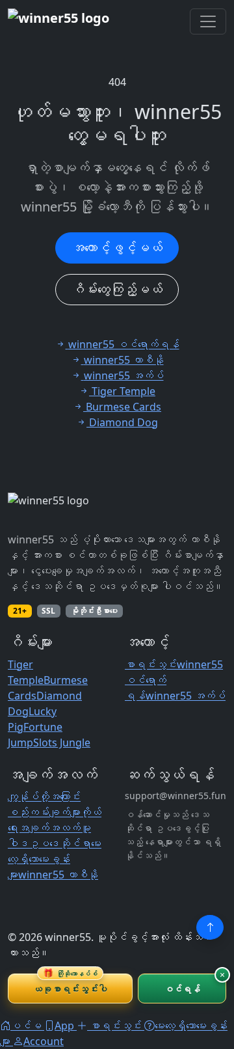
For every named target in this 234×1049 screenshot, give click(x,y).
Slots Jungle (61, 742)
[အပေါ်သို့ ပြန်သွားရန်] (210, 927)
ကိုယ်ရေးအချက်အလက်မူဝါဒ (54, 828)
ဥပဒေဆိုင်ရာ (60, 843)
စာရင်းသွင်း (151, 664)
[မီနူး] (208, 21)
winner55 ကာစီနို (58, 874)
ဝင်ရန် (182, 989)
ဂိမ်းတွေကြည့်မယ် (117, 289)
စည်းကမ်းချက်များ (44, 812)
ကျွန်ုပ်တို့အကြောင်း (44, 796)
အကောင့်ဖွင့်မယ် (117, 247)
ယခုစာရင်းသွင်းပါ (70, 984)
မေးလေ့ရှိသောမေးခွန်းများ (54, 859)
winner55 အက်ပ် (186, 695)
